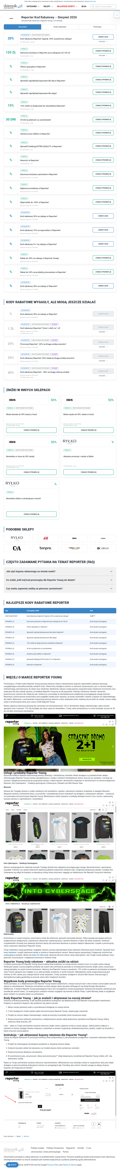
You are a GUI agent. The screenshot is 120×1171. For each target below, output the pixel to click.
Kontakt (80, 1148)
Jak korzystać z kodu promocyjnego (45, 1152)
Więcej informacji (90, 1)
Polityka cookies (37, 1148)
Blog (84, 6)
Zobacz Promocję (103, 51)
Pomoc (66, 1152)
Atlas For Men (38, 955)
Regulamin (70, 1148)
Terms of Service (70, 1165)
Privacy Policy (53, 1165)
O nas (88, 1148)
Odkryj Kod (103, 37)
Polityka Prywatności (55, 1148)
